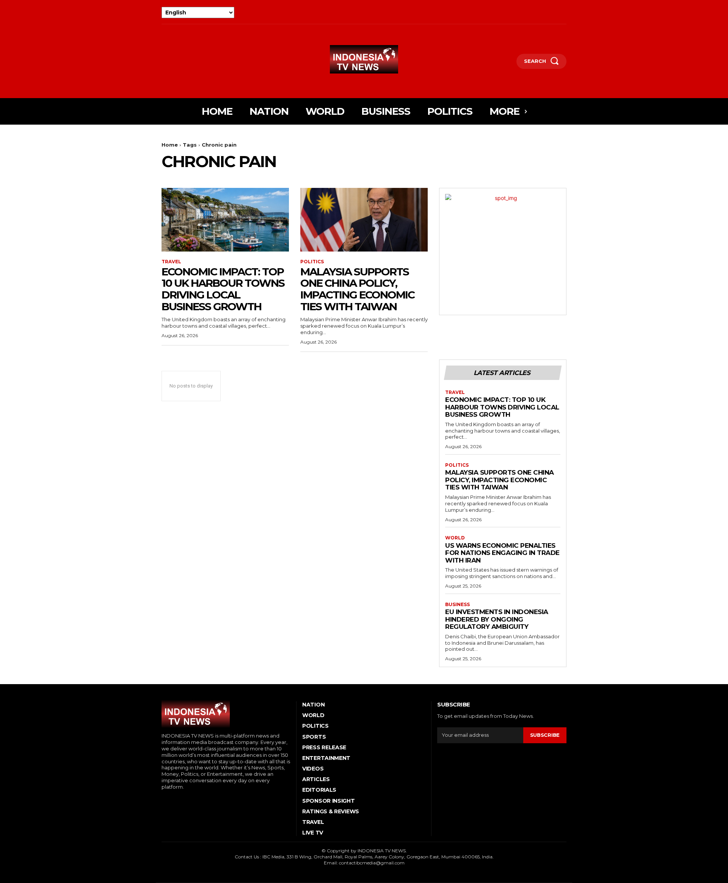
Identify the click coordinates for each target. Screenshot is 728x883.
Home (170, 145)
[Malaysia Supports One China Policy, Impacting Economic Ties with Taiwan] (364, 220)
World (455, 538)
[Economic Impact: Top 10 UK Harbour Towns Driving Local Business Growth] (225, 220)
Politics (312, 261)
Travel (171, 261)
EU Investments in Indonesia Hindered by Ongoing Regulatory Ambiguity (496, 619)
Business (457, 604)
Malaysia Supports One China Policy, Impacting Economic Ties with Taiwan (357, 289)
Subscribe (545, 735)
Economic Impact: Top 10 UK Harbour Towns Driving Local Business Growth (223, 289)
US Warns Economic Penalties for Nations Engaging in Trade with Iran (502, 553)
